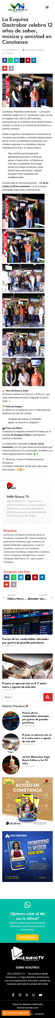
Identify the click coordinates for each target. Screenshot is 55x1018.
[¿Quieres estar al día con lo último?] (27, 904)
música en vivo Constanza (27, 548)
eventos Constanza (37, 538)
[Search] (48, 697)
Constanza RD (21, 538)
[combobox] (22, 697)
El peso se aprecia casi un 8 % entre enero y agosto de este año (37, 738)
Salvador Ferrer (29, 555)
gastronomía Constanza (15, 542)
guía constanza (34, 542)
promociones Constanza (15, 552)
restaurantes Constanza (38, 552)
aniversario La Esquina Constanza (20, 535)
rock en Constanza (12, 555)
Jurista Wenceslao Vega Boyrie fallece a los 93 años (36, 760)
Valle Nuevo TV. (22, 559)
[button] (47, 7)
